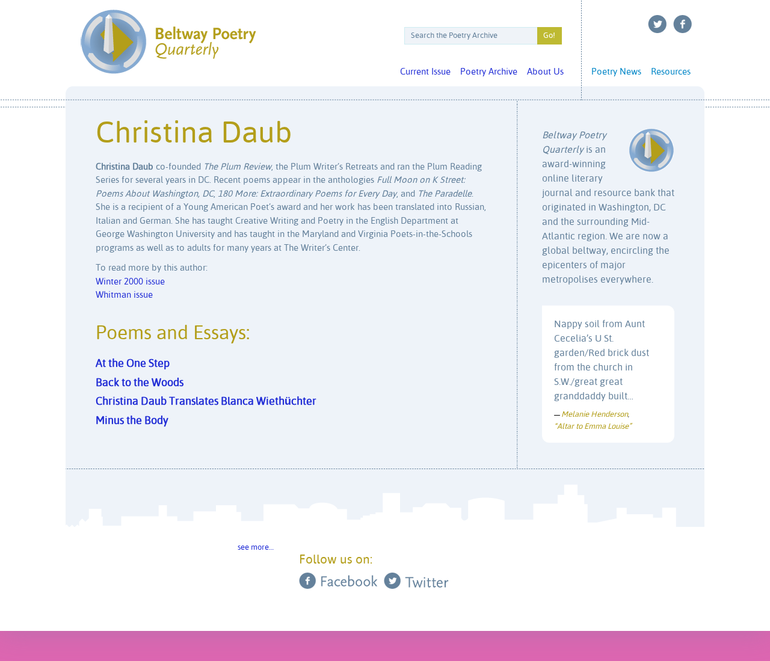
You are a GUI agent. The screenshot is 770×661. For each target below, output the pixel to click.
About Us (545, 71)
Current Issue (425, 71)
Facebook (682, 24)
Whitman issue (124, 295)
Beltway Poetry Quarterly (168, 42)
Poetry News (616, 71)
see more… (256, 548)
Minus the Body (132, 421)
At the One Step (133, 363)
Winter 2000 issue (130, 281)
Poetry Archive (488, 71)
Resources (671, 71)
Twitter (657, 24)
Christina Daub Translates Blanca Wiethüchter (206, 401)
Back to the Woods (139, 383)
